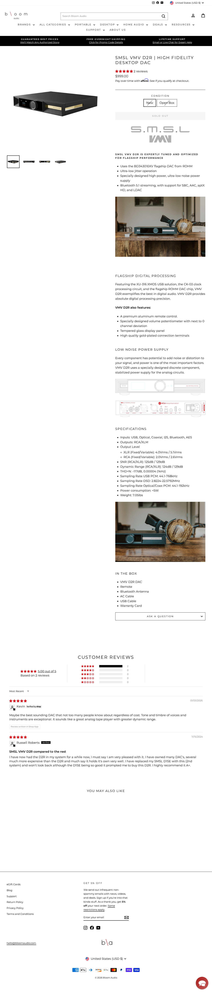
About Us (118, 29)
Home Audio (134, 24)
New (149, 103)
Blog (9, 890)
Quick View (25, 834)
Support (94, 29)
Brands (25, 24)
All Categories (53, 24)
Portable (84, 24)
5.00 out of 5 (47, 671)
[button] (124, 71)
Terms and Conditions (20, 914)
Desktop (108, 24)
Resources (182, 24)
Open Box (166, 103)
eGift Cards (13, 884)
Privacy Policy (15, 908)
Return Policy (15, 902)
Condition (160, 95)
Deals (158, 24)
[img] (18, 701)
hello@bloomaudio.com (21, 943)
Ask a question (160, 616)
